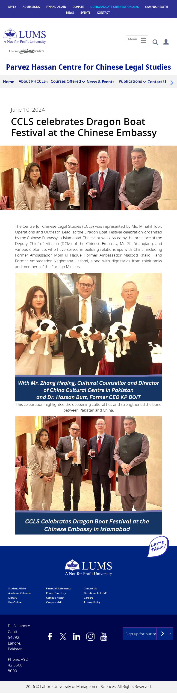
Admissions (31, 7)
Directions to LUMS (95, 593)
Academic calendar (19, 593)
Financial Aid (56, 7)
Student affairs (17, 588)
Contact (103, 13)
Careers (88, 597)
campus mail (54, 602)
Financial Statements (58, 588)
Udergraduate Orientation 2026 (114, 7)
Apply (12, 7)
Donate (78, 7)
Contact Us (158, 81)
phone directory (56, 593)
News (70, 13)
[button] (155, 42)
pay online (14, 602)
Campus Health (156, 7)
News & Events (100, 81)
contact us (90, 588)
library (12, 597)
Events (85, 13)
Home (8, 81)
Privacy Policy (92, 602)
